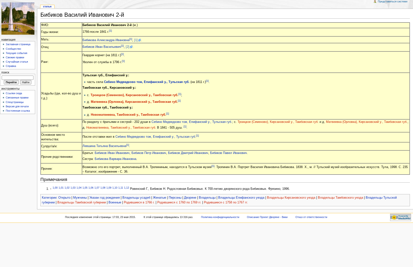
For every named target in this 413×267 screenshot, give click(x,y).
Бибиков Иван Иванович (112, 153)
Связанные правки (17, 97)
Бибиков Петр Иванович (148, 153)
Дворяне (190, 197)
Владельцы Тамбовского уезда (340, 197)
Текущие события (16, 53)
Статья (47, 6)
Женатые (159, 197)
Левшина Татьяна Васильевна (104, 146)
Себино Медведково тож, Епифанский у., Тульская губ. (147, 82)
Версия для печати (17, 106)
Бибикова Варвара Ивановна (115, 159)
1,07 (96, 187)
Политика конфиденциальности (220, 217)
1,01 (61, 187)
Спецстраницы (15, 102)
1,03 (73, 187)
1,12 (126, 187)
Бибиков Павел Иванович (228, 153)
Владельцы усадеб (136, 197)
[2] (127, 47)
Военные (115, 202)
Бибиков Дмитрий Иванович (188, 153)
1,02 (67, 187)
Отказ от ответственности (311, 217)
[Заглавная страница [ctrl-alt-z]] (18, 18)
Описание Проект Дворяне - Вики (267, 217)
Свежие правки (15, 57)
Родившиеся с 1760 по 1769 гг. (179, 202)
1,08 (102, 187)
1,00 (55, 187)
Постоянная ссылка (18, 110)
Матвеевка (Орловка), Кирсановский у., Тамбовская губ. (134, 102)
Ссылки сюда (14, 93)
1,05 (84, 187)
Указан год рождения (104, 197)
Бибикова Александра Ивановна (105, 40)
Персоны (175, 197)
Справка (11, 66)
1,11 (120, 187)
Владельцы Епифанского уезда (241, 197)
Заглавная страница (18, 44)
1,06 (90, 187)
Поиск (5, 72)
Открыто (64, 197)
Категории (49, 197)
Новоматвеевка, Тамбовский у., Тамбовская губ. (128, 115)
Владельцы (207, 197)
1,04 (79, 187)
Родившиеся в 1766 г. (139, 202)
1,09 (108, 187)
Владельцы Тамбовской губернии (81, 202)
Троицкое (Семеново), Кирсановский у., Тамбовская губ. (134, 95)
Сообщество (13, 48)
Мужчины (80, 197)
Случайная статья (17, 61)
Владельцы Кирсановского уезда (291, 197)
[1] (110, 30)
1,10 (114, 187)
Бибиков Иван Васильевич (101, 47)
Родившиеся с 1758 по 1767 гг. (226, 202)
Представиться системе (393, 1)
